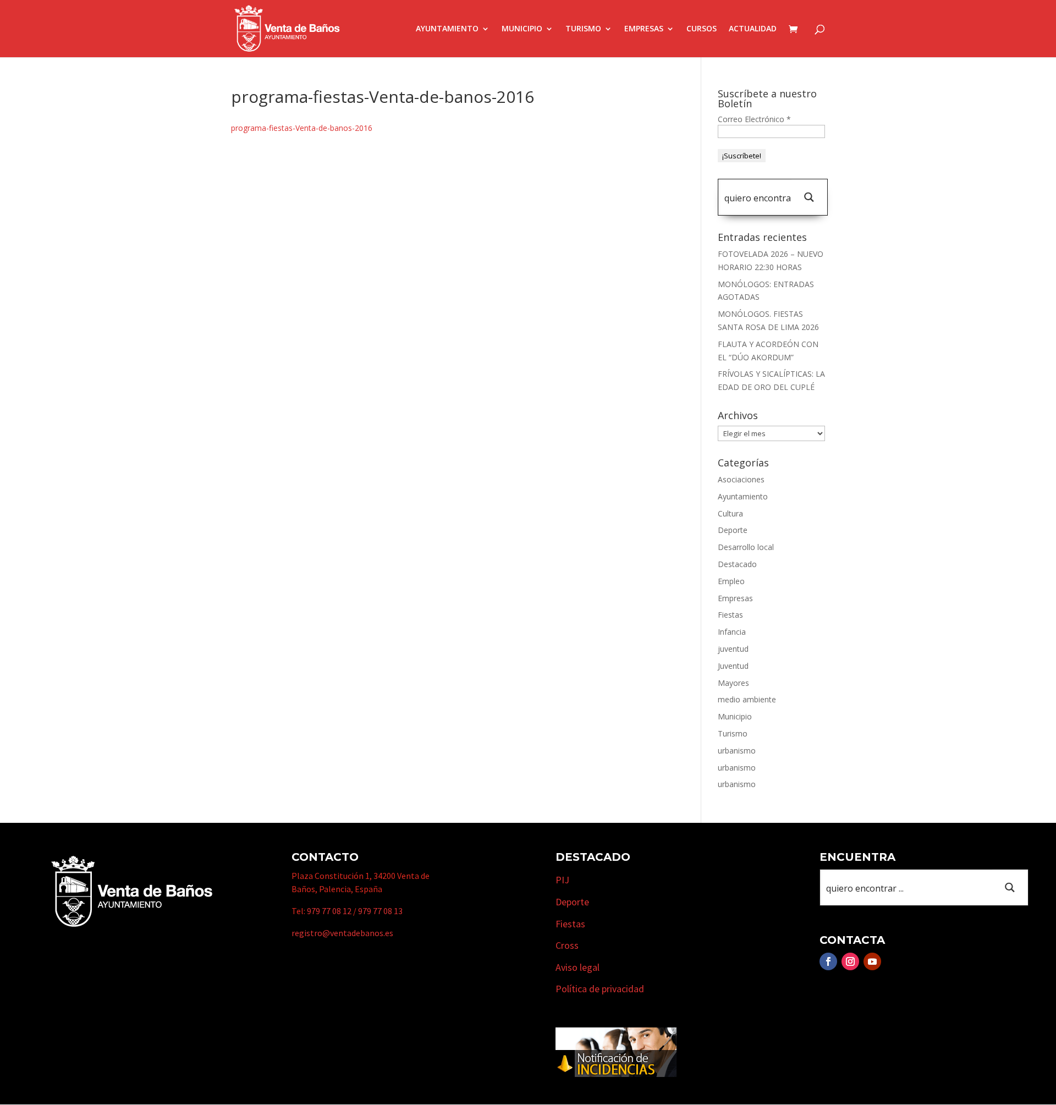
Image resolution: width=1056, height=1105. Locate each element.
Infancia (732, 631)
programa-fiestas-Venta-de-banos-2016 (301, 128)
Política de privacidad (600, 988)
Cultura (730, 513)
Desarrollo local (746, 547)
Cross (567, 945)
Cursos (701, 29)
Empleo (731, 581)
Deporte (732, 530)
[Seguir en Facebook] (828, 961)
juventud (733, 649)
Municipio (522, 29)
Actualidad (753, 29)
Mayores (733, 683)
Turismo (583, 29)
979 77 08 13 (380, 910)
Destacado (737, 564)
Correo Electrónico (754, 119)
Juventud (733, 666)
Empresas (643, 29)
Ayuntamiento (447, 29)
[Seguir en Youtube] (872, 961)
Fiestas (730, 614)
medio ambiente (747, 699)
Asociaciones (741, 479)
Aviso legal (578, 967)
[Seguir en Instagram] (850, 961)
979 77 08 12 (329, 910)
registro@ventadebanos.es (342, 932)
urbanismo (737, 750)
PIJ (562, 879)
